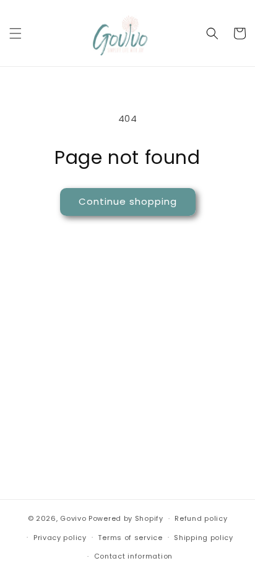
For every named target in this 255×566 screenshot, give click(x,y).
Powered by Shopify (126, 518)
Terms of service (130, 537)
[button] (15, 33)
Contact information (133, 556)
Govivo (73, 518)
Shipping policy (203, 537)
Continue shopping (128, 201)
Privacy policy (60, 537)
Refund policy (201, 518)
